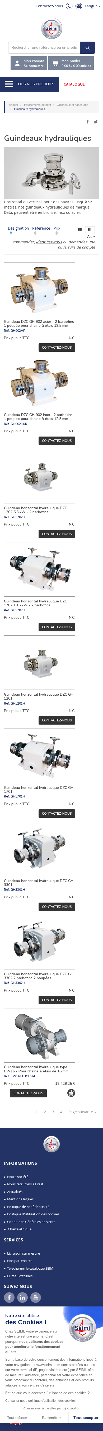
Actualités (14, 1191)
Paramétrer (51, 1417)
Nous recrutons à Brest (25, 1184)
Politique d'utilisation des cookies (33, 1214)
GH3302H (18, 983)
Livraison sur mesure (23, 1253)
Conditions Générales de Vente (31, 1221)
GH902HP (18, 331)
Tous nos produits (35, 84)
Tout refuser (17, 1417)
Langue (91, 5)
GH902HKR (19, 424)
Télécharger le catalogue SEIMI (30, 1268)
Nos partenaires (19, 1260)
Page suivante (82, 1111)
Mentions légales (20, 1199)
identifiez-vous (49, 241)
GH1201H (18, 703)
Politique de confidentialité (28, 1206)
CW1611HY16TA (23, 1076)
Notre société (17, 1176)
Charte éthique (19, 1229)
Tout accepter (85, 1417)
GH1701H (18, 796)
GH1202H (18, 517)
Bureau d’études (19, 1276)
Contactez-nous (49, 5)
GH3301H (18, 890)
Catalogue (74, 84)
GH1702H (18, 610)
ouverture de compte (76, 247)
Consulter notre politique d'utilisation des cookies (40, 1401)
